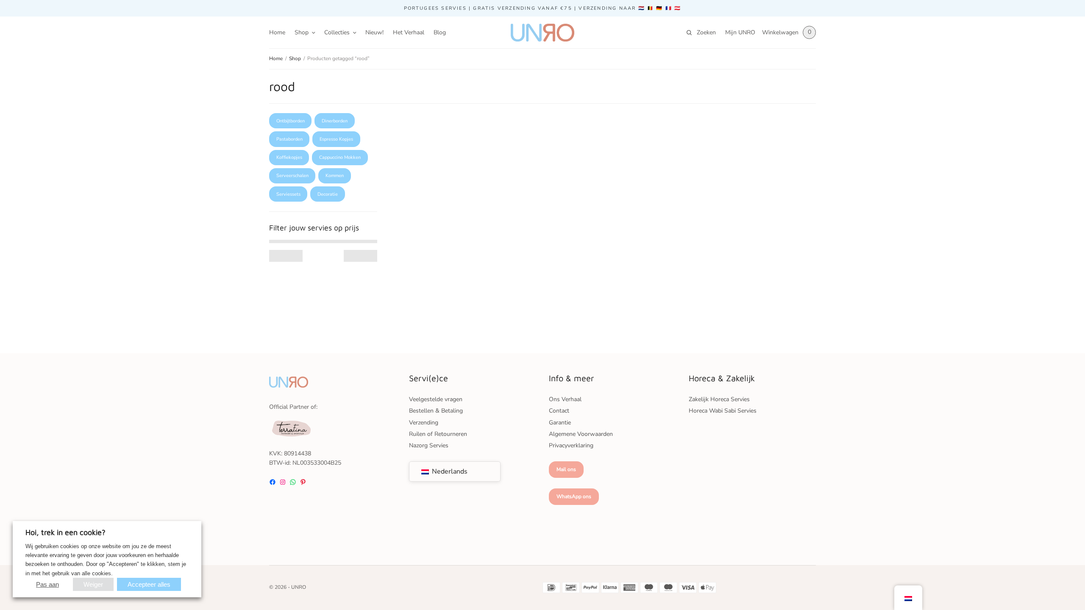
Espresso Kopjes (336, 139)
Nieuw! (374, 32)
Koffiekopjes (289, 157)
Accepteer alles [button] (149, 584)
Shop (302, 32)
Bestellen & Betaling (436, 411)
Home (277, 32)
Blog (440, 32)
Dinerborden (335, 121)
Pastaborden (289, 139)
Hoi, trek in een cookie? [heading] (65, 532)
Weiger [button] (93, 584)
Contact (559, 411)
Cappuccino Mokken (340, 157)
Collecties (337, 32)
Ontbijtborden (290, 121)
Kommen (335, 175)
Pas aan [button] (47, 584)
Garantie (560, 423)
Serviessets (288, 194)
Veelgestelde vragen (435, 399)
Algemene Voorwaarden (581, 434)
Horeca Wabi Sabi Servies (723, 411)
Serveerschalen (292, 175)
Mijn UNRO (740, 32)
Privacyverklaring (571, 445)
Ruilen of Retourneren (438, 434)
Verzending (423, 423)
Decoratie (327, 194)
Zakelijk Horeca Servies (719, 399)
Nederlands (448, 471)
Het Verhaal (408, 32)
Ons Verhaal (565, 399)
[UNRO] (542, 33)
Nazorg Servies (428, 445)
